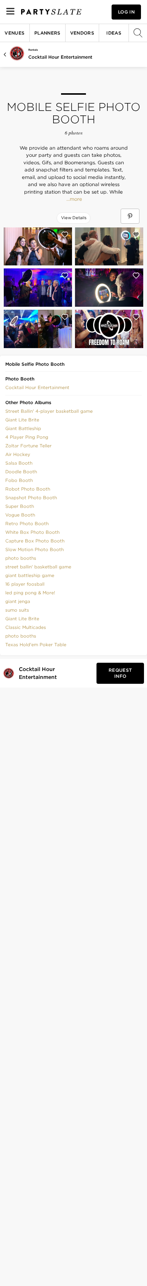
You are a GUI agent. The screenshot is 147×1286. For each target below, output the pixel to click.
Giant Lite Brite (22, 420)
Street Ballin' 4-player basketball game (49, 411)
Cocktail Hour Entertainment (60, 57)
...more (73, 199)
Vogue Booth (20, 515)
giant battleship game (29, 575)
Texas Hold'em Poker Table (35, 644)
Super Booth (19, 506)
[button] (37, 386)
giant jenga (17, 601)
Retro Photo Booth (27, 523)
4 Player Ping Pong (26, 437)
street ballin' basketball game (38, 567)
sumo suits (17, 610)
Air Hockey (17, 454)
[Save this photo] (64, 234)
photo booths (20, 558)
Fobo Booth (19, 480)
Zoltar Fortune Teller (28, 445)
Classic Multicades (25, 627)
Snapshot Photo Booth (31, 497)
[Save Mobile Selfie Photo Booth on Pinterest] (130, 216)
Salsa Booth (18, 463)
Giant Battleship (23, 428)
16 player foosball (24, 584)
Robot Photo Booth (27, 489)
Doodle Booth (21, 471)
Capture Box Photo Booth (34, 541)
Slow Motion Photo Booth (34, 549)
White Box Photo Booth (32, 532)
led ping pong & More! (30, 592)
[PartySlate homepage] (51, 12)
